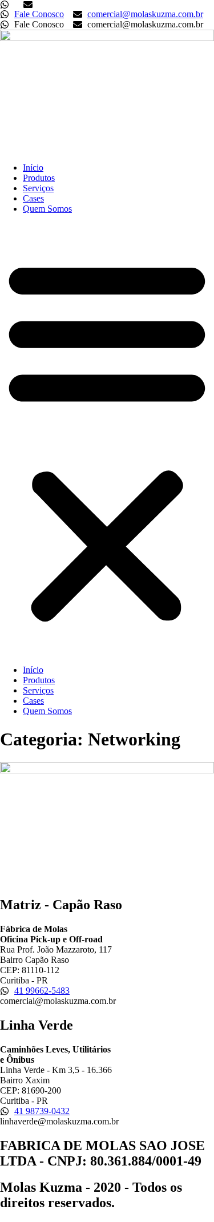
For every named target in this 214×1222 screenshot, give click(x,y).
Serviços (38, 188)
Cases (33, 198)
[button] (107, 439)
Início (33, 167)
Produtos (39, 178)
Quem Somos (47, 208)
